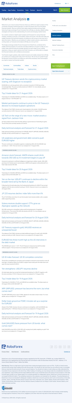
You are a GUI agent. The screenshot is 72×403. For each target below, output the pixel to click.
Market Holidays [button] (56, 40)
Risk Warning (15, 351)
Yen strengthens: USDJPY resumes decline (19, 269)
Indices (27, 65)
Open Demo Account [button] (58, 71)
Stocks (35, 65)
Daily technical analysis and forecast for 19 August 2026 (25, 313)
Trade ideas (20, 69)
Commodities (17, 65)
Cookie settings (25, 351)
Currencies (6, 65)
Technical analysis (8, 69)
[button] (10, 3)
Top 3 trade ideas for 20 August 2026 (17, 169)
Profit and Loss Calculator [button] (59, 25)
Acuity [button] (54, 20)
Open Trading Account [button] (58, 66)
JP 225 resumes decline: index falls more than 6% (22, 193)
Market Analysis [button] (56, 35)
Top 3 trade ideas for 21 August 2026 (17, 93)
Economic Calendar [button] (57, 50)
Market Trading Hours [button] (58, 45)
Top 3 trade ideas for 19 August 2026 (17, 279)
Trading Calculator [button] (57, 30)
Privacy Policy (5, 351)
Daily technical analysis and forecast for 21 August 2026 (25, 128)
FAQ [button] (53, 55)
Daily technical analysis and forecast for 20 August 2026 (25, 217)
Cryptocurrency (32, 69)
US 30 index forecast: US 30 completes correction (22, 257)
